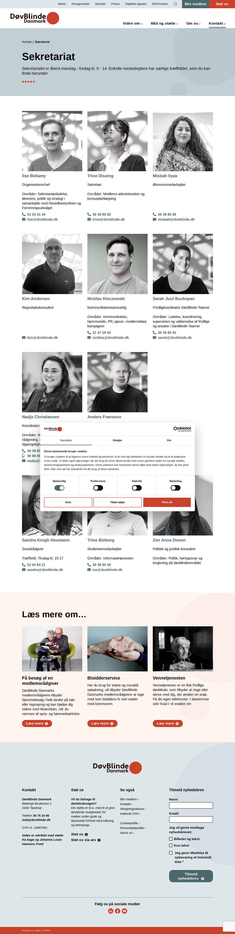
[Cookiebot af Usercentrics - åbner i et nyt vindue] (176, 429)
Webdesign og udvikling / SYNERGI (36, 930)
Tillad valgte (117, 502)
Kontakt (216, 23)
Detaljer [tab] (117, 440)
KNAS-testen (160, 3)
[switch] (98, 488)
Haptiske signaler (136, 3)
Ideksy (62, 3)
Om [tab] (169, 440)
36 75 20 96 (41, 815)
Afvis (68, 502)
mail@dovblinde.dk (36, 820)
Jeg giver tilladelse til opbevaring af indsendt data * (193, 857)
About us (126, 833)
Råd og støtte (163, 23)
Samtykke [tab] (66, 440)
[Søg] (175, 4)
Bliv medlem (195, 4)
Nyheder (100, 3)
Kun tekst (181, 845)
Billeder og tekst (187, 839)
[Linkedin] (110, 911)
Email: (174, 813)
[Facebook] (117, 911)
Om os (192, 23)
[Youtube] (124, 911)
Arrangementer (80, 3)
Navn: (173, 799)
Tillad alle (167, 502)
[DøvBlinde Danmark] (34, 18)
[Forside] (117, 768)
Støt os (222, 4)
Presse (115, 3)
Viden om (131, 23)
